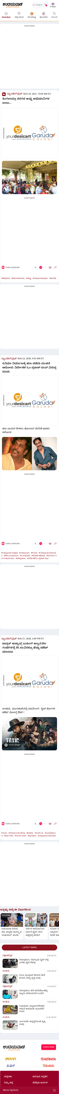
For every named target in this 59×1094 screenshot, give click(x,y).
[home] (12, 5)
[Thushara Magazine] (10, 1065)
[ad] (31, 133)
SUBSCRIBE (48, 1047)
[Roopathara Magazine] (48, 1058)
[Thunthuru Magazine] (48, 1065)
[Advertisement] (29, 58)
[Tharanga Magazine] (10, 1058)
